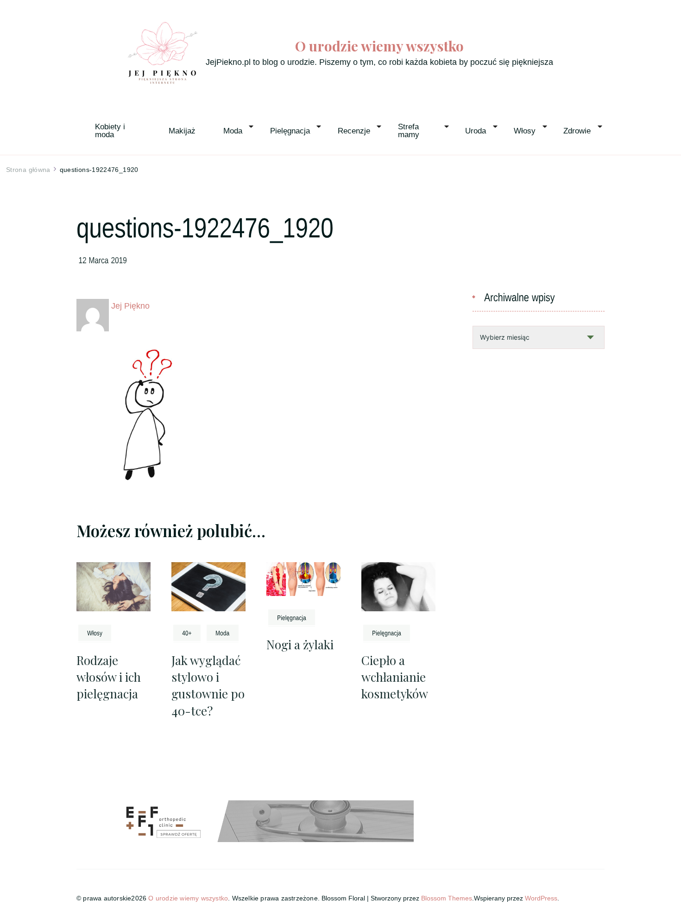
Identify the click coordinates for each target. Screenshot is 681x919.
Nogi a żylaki (300, 644)
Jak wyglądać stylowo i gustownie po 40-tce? (208, 685)
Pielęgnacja (290, 131)
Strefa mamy (409, 131)
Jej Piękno (130, 306)
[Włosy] (94, 632)
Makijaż (182, 131)
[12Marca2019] (103, 259)
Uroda (475, 131)
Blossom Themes (446, 898)
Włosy (525, 131)
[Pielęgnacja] (291, 617)
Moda (232, 131)
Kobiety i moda (111, 131)
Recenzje (354, 131)
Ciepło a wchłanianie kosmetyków (394, 677)
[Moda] (223, 632)
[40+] (187, 632)
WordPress (541, 898)
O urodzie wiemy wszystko (379, 46)
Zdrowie (577, 131)
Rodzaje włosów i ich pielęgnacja (108, 677)
